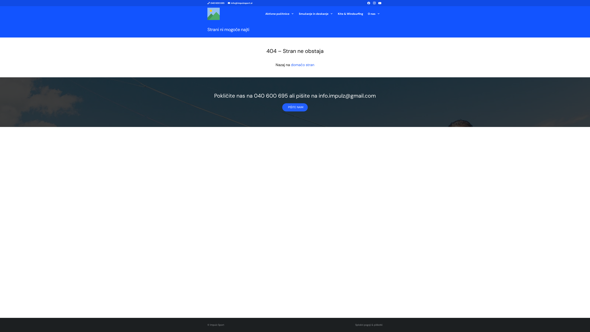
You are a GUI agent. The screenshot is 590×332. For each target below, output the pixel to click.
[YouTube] (380, 3)
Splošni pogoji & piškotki (369, 324)
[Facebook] (369, 3)
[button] (292, 14)
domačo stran (302, 64)
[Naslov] (213, 14)
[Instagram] (374, 3)
